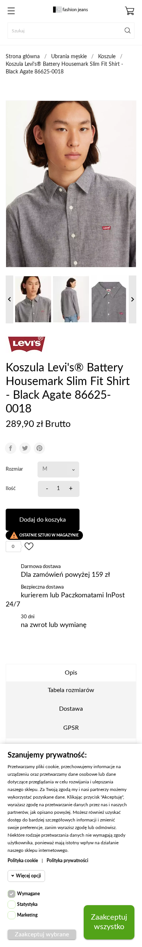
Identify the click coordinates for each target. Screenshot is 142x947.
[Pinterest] (39, 448)
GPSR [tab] (71, 728)
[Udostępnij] (10, 448)
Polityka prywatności (67, 860)
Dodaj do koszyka (42, 520)
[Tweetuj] (25, 448)
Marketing (27, 915)
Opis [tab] (71, 673)
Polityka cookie (23, 860)
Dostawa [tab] (71, 709)
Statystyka (27, 904)
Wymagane (28, 893)
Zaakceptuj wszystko (109, 922)
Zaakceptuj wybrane (42, 934)
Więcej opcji (28, 876)
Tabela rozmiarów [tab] (71, 690)
